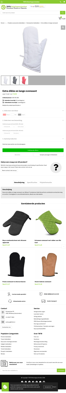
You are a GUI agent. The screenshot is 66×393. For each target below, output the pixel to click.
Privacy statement (39, 346)
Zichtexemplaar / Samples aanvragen (44, 326)
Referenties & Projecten (40, 344)
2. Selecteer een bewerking (12, 120)
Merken (3, 354)
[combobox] (30, 12)
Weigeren (54, 386)
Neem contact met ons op (9, 170)
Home (2, 23)
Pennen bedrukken (6, 336)
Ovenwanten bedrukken (32, 23)
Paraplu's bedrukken (6, 351)
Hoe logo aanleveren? (40, 324)
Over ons (36, 336)
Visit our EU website (39, 354)
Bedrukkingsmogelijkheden (41, 319)
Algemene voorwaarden (40, 351)
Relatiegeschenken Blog (40, 341)
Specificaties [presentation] (32, 182)
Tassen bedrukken (6, 339)
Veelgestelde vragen (39, 311)
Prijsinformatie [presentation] (46, 182)
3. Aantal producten (9, 139)
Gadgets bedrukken (6, 344)
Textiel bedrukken (6, 349)
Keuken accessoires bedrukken (16, 23)
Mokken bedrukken (6, 346)
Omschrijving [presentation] (19, 182)
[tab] (19, 182)
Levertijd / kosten (38, 314)
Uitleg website (38, 316)
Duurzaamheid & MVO (40, 328)
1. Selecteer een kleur (10, 111)
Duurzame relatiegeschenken (9, 341)
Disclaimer (37, 349)
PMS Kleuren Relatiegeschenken (43, 321)
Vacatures (36, 339)
